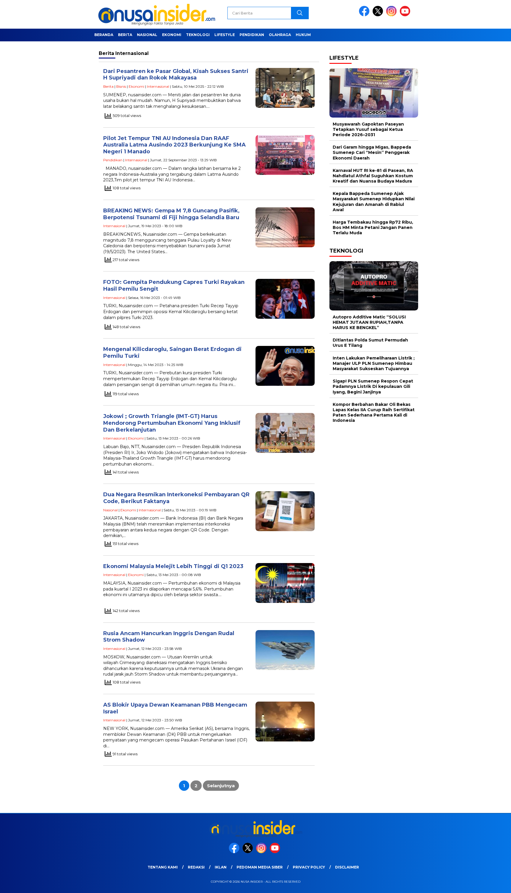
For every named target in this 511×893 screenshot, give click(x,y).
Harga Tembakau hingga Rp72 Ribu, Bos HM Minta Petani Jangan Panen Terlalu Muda (373, 227)
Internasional (158, 86)
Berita (125, 34)
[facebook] (365, 15)
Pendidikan (252, 34)
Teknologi (198, 34)
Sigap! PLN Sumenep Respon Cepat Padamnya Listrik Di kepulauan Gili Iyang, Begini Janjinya (373, 387)
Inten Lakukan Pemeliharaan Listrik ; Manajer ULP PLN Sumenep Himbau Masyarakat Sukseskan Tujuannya (374, 363)
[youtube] (406, 15)
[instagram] (392, 15)
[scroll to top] (490, 884)
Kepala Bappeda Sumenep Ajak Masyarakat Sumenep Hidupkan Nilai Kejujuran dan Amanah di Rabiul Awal (374, 202)
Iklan (221, 867)
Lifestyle (224, 34)
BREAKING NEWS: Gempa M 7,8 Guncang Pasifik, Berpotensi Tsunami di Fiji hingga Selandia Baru (171, 214)
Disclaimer (347, 867)
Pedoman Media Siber (260, 867)
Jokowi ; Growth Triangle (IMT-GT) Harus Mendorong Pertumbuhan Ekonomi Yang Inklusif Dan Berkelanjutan (171, 423)
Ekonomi (171, 34)
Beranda (103, 34)
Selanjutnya (221, 785)
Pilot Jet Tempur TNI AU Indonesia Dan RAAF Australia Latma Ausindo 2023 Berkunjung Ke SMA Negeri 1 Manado (174, 145)
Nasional (147, 34)
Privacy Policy (309, 867)
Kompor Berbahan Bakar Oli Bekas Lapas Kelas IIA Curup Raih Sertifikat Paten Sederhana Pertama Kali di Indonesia (374, 412)
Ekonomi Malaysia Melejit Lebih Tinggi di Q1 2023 (173, 566)
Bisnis (121, 86)
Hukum (303, 34)
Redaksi (196, 867)
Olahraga (280, 34)
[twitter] (379, 15)
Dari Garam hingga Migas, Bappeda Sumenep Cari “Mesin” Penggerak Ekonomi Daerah (372, 153)
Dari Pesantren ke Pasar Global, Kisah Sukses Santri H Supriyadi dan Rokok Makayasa (175, 74)
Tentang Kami (163, 867)
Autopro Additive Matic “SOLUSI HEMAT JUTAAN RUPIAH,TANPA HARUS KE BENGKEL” (369, 322)
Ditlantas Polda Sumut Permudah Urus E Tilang (370, 343)
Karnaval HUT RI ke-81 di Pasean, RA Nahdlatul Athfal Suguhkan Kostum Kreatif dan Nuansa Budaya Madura (373, 176)
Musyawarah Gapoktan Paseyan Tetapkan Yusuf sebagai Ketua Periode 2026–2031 (368, 129)
